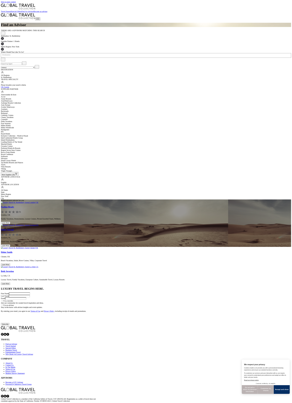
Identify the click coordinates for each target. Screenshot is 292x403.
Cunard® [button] (4, 119)
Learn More (5, 223)
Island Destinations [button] (8, 140)
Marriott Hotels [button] (6, 144)
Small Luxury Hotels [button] (8, 160)
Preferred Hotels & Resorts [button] (10, 148)
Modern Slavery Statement (15, 373)
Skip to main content (8, 2)
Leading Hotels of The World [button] (11, 142)
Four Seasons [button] (6, 123)
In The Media (10, 367)
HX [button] (2, 132)
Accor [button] (3, 97)
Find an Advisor (11, 344)
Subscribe (5, 324)
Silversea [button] (4, 158)
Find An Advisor (27, 11)
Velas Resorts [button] (6, 167)
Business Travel (11, 350)
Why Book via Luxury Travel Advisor (19, 354)
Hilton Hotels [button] (6, 126)
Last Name (5, 296)
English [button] (3, 182)
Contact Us (9, 365)
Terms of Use (35, 311)
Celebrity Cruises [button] (7, 115)
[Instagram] (2, 335)
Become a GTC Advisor (14, 382)
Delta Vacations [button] (6, 121)
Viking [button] (3, 169)
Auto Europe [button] (5, 105)
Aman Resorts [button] (6, 99)
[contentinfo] (18, 6)
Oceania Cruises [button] (7, 146)
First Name (5, 294)
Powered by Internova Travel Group (18, 384)
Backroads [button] (5, 111)
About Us (9, 363)
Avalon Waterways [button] (8, 107)
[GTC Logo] (18, 328)
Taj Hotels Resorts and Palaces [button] (12, 163)
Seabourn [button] (4, 156)
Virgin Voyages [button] (6, 171)
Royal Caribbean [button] (7, 154)
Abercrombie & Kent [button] (8, 95)
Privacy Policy (49, 311)
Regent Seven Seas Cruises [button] (11, 150)
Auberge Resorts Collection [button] (11, 103)
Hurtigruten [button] (5, 130)
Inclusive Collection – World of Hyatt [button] (14, 136)
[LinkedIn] (5, 335)
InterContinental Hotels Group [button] (12, 138)
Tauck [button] (3, 165)
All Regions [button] (5, 75)
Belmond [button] (4, 113)
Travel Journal (6, 11)
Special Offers (16, 11)
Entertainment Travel (13, 352)
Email (3, 298)
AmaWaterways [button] (6, 101)
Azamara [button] (4, 109)
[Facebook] (7, 335)
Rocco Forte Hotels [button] (8, 152)
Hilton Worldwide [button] (7, 128)
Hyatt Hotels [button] (5, 134)
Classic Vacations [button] (7, 117)
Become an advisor (40, 11)
